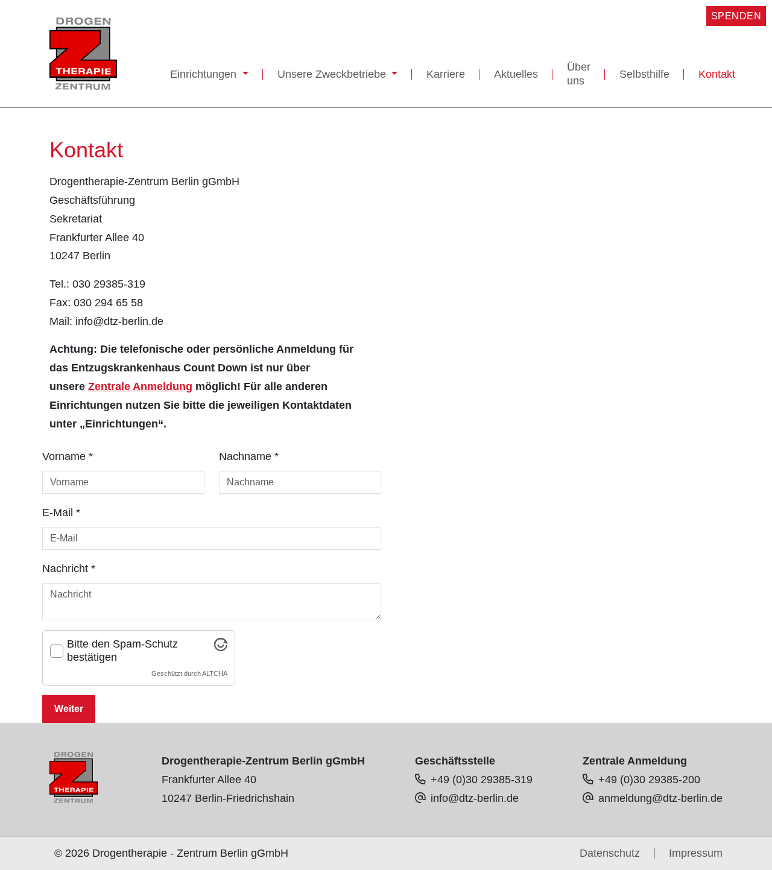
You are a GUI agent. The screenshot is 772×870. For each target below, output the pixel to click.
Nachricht (68, 569)
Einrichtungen (204, 74)
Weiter (68, 709)
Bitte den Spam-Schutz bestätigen (122, 650)
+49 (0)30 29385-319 (482, 780)
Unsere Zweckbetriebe (333, 74)
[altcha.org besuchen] (220, 647)
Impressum (696, 853)
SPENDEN (736, 16)
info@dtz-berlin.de (475, 798)
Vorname (67, 456)
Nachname (249, 456)
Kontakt (716, 74)
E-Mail (61, 512)
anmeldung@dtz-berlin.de (660, 798)
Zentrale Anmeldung (140, 386)
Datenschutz (610, 853)
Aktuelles (516, 74)
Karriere (445, 74)
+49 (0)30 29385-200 (649, 780)
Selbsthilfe (644, 74)
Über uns (578, 74)
